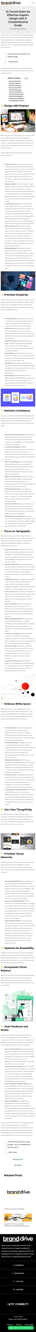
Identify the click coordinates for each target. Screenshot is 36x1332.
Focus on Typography (15, 88)
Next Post (18, 1165)
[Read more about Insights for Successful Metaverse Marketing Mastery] (18, 1217)
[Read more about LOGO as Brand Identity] (18, 1193)
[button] (21, 1328)
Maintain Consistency (15, 85)
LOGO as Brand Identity (14, 1208)
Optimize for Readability (16, 96)
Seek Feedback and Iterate (16, 100)
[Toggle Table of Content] (25, 78)
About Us (10, 1324)
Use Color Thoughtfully (15, 92)
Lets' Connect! (18, 1304)
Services (19, 1324)
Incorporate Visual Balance (16, 98)
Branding (13, 29)
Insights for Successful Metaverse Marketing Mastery (16, 1224)
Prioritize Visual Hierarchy (16, 94)
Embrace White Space (15, 90)
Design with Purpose (15, 81)
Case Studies (29, 1324)
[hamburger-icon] (33, 3)
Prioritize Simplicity (14, 83)
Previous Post (18, 1159)
